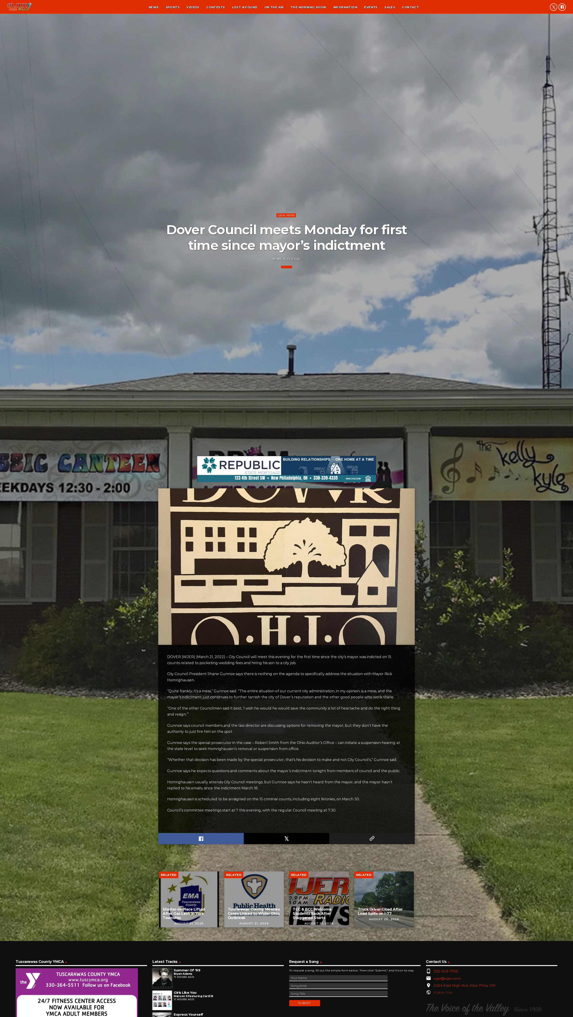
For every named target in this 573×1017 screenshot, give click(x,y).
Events (370, 7)
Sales (390, 7)
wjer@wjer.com (447, 978)
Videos (192, 7)
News (154, 7)
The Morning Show (308, 7)
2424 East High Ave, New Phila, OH (465, 985)
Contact (410, 7)
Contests (215, 7)
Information (345, 7)
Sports (173, 7)
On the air (274, 7)
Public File (443, 992)
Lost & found (244, 7)
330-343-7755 (446, 971)
